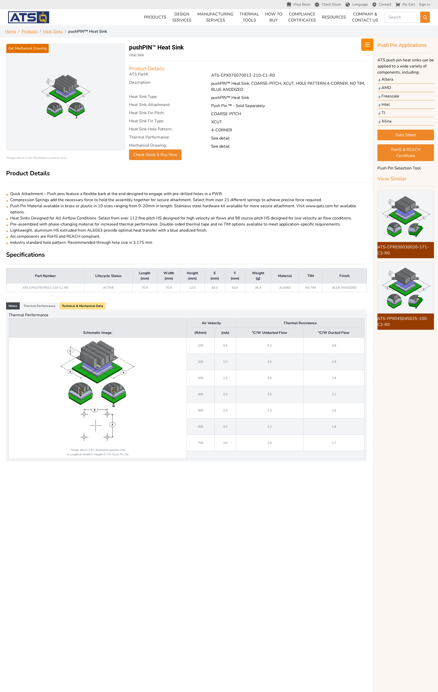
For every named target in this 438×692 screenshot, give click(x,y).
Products (30, 31)
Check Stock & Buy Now (155, 155)
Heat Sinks (53, 31)
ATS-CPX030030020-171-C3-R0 (403, 250)
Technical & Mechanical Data (82, 306)
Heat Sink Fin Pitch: (147, 113)
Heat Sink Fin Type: (146, 121)
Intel (385, 104)
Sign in (424, 4)
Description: (140, 82)
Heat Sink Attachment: (150, 105)
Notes (13, 306)
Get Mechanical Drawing (27, 48)
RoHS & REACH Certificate (406, 153)
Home (10, 31)
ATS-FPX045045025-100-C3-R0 (402, 321)
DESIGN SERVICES (181, 17)
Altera (387, 79)
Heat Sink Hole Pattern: (150, 129)
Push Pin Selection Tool (399, 168)
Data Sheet (405, 135)
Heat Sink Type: (143, 97)
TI (383, 113)
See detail (220, 138)
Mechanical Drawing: (148, 145)
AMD (386, 88)
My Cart (409, 4)
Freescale (390, 96)
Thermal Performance (40, 306)
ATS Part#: (139, 74)
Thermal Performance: (149, 137)
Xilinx (386, 121)
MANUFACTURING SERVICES (215, 17)
